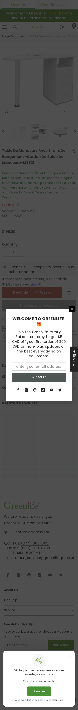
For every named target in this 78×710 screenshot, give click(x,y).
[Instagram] (26, 390)
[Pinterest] (35, 390)
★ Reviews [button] (74, 359)
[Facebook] (18, 390)
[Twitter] (60, 390)
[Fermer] (72, 309)
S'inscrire (39, 377)
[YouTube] (51, 390)
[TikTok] (43, 390)
